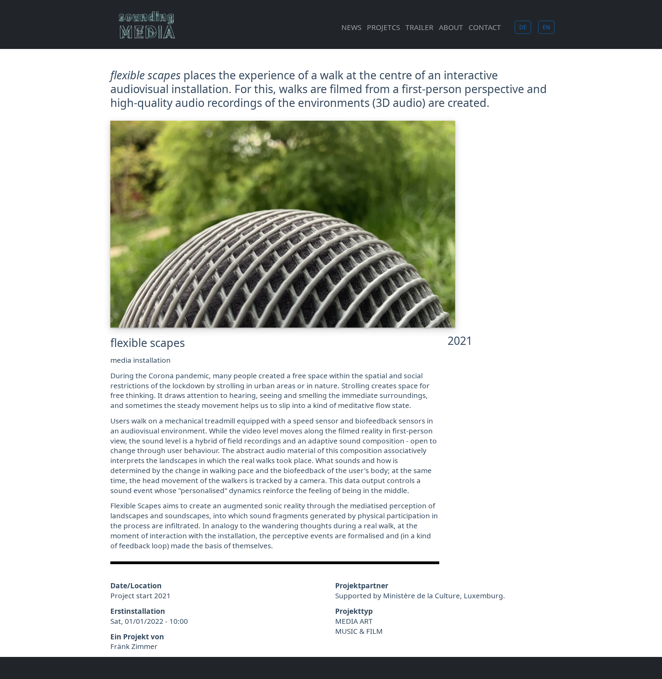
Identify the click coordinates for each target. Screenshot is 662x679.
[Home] (150, 27)
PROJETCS (383, 27)
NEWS (351, 27)
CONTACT (485, 27)
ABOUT (451, 27)
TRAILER (419, 27)
